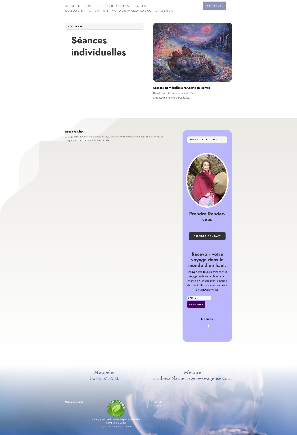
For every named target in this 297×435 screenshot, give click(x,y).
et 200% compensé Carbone (116, 426)
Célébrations (115, 6)
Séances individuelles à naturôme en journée (181, 88)
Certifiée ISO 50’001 (116, 422)
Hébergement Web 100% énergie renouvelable (116, 419)
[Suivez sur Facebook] (208, 326)
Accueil (72, 6)
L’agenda (164, 10)
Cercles (91, 6)
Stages (139, 6)
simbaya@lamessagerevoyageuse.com (192, 378)
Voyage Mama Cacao (132, 10)
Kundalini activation (87, 10)
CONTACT (214, 5)
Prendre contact (207, 236)
